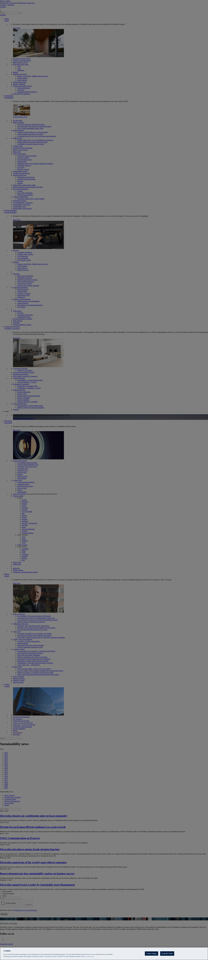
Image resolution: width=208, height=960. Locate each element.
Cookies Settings (151, 953)
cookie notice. (90, 956)
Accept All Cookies (167, 953)
